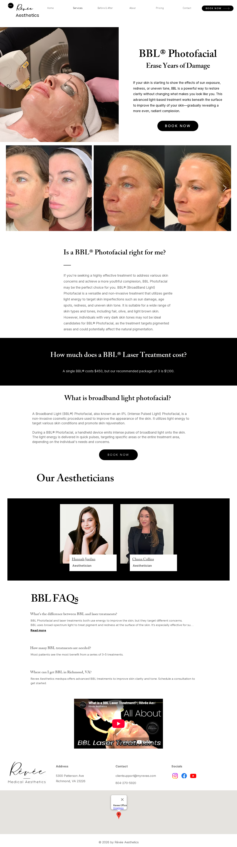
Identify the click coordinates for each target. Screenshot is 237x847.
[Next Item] (225, 188)
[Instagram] (175, 775)
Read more (38, 630)
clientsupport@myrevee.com (136, 776)
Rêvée (24, 8)
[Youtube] (193, 775)
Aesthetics (27, 15)
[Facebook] (184, 775)
